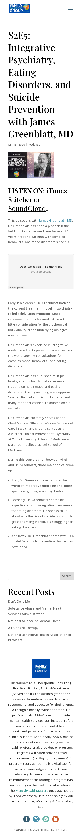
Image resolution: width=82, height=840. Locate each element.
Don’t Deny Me (19, 601)
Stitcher (20, 199)
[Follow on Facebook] (26, 819)
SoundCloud (27, 208)
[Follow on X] (36, 819)
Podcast (34, 145)
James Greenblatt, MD (55, 220)
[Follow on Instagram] (45, 819)
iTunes (56, 190)
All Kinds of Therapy (23, 628)
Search (66, 576)
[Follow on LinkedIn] (55, 819)
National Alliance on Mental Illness (34, 621)
